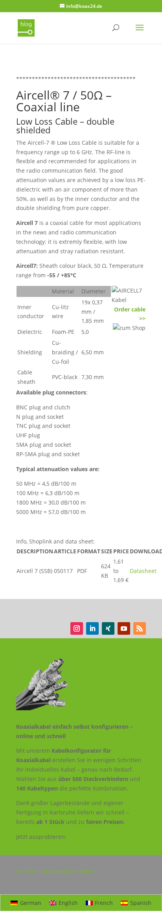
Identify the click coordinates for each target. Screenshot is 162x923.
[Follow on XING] (108, 628)
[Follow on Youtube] (124, 628)
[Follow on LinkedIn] (92, 628)
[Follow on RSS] (139, 628)
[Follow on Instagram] (76, 628)
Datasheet (143, 571)
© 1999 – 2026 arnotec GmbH (54, 871)
